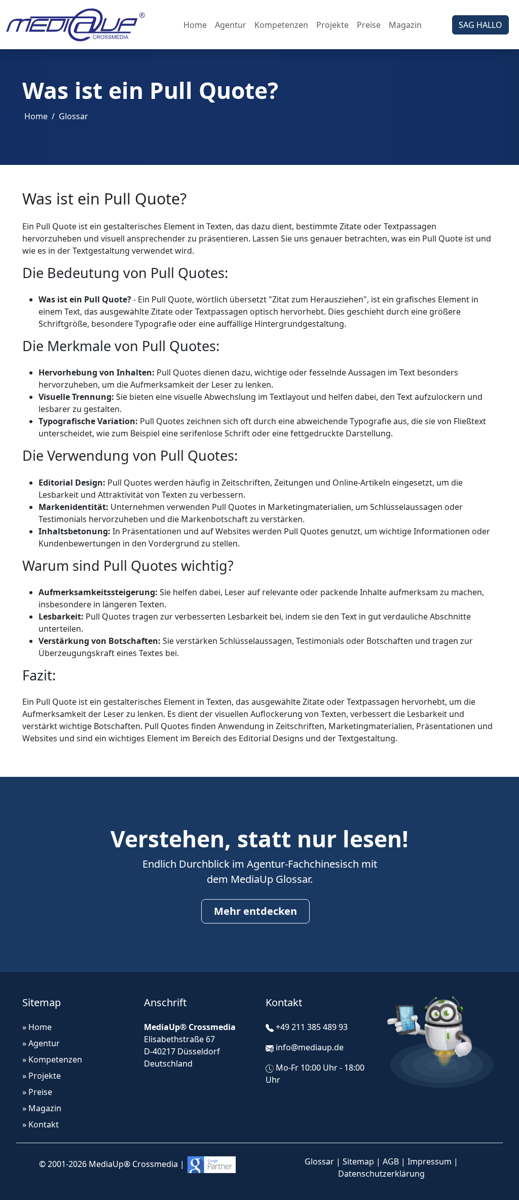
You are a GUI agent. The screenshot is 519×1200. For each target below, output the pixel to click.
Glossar (73, 116)
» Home (37, 1027)
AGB (391, 1161)
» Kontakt (40, 1124)
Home (195, 24)
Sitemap (358, 1161)
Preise (369, 24)
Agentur (230, 24)
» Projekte (41, 1075)
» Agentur (41, 1043)
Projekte (332, 24)
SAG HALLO (480, 24)
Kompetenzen (281, 24)
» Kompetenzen (52, 1059)
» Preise (37, 1092)
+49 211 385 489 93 (312, 1027)
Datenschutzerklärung (381, 1173)
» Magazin (41, 1108)
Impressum (429, 1161)
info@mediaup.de (310, 1047)
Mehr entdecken (255, 911)
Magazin (405, 24)
